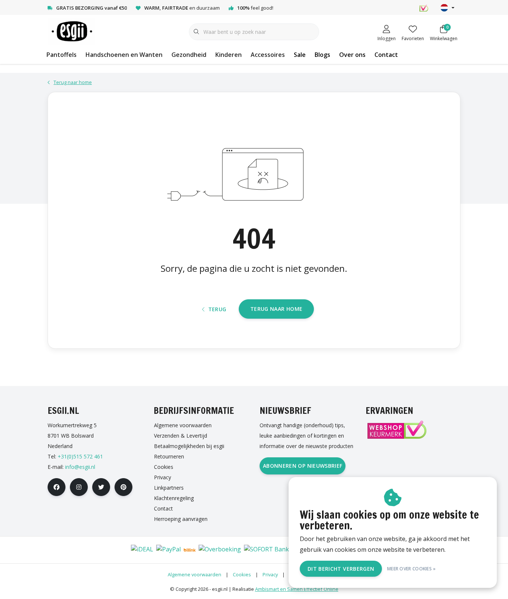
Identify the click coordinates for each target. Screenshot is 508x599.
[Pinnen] (96, 550)
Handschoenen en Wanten (124, 55)
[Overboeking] (220, 550)
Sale (300, 55)
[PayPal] (168, 550)
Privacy (270, 574)
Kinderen (228, 55)
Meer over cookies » (411, 569)
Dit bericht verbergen (341, 568)
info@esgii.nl (80, 466)
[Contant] (118, 550)
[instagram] (79, 487)
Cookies (242, 574)
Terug (217, 309)
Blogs (322, 55)
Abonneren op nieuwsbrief (302, 465)
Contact (386, 55)
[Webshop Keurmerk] (396, 429)
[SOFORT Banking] (271, 550)
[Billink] (190, 550)
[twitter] (101, 487)
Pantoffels (61, 55)
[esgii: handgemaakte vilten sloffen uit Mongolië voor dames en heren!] (71, 31)
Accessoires (268, 55)
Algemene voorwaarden (194, 574)
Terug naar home (276, 308)
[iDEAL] (142, 550)
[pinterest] (123, 487)
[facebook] (56, 487)
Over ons (352, 55)
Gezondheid (188, 55)
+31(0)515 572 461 (80, 456)
